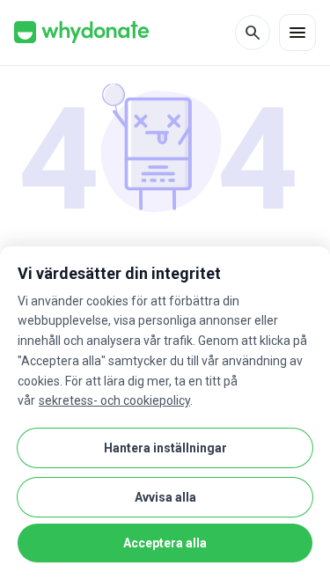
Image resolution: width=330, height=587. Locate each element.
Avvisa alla (165, 497)
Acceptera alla (165, 543)
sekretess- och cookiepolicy (114, 400)
